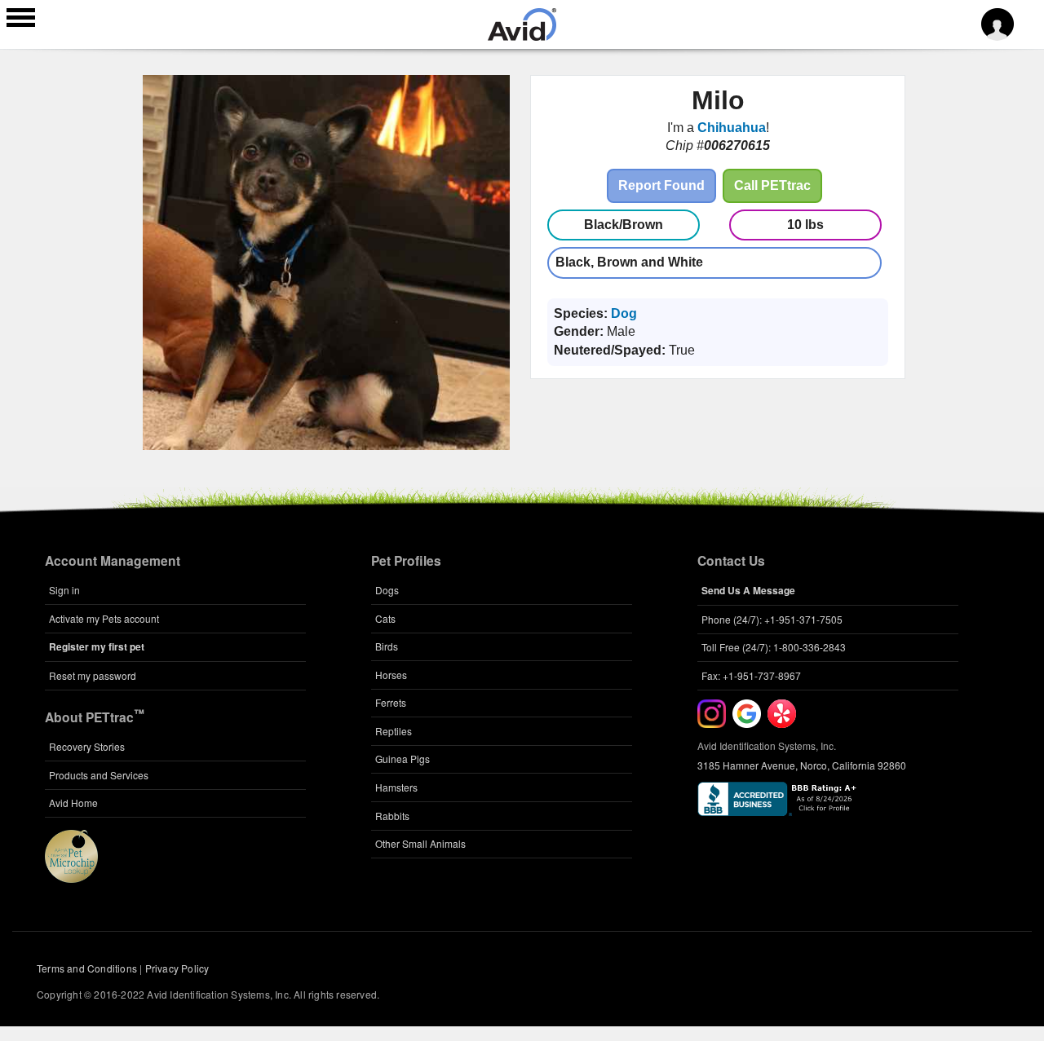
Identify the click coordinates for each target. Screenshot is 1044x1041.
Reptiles (393, 731)
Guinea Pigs (402, 758)
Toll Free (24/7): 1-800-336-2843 (773, 647)
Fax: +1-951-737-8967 (751, 675)
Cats (385, 618)
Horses (391, 675)
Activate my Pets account (104, 618)
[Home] (522, 36)
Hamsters (396, 787)
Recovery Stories (87, 746)
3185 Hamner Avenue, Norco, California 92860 (801, 765)
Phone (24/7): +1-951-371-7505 (772, 619)
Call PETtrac (772, 185)
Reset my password (92, 675)
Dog (624, 313)
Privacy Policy (177, 968)
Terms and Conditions (87, 968)
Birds (386, 646)
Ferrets (390, 702)
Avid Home (73, 802)
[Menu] (21, 19)
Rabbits (392, 816)
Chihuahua (731, 128)
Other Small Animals (420, 843)
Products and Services (98, 775)
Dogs (387, 590)
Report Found (661, 185)
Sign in (64, 590)
